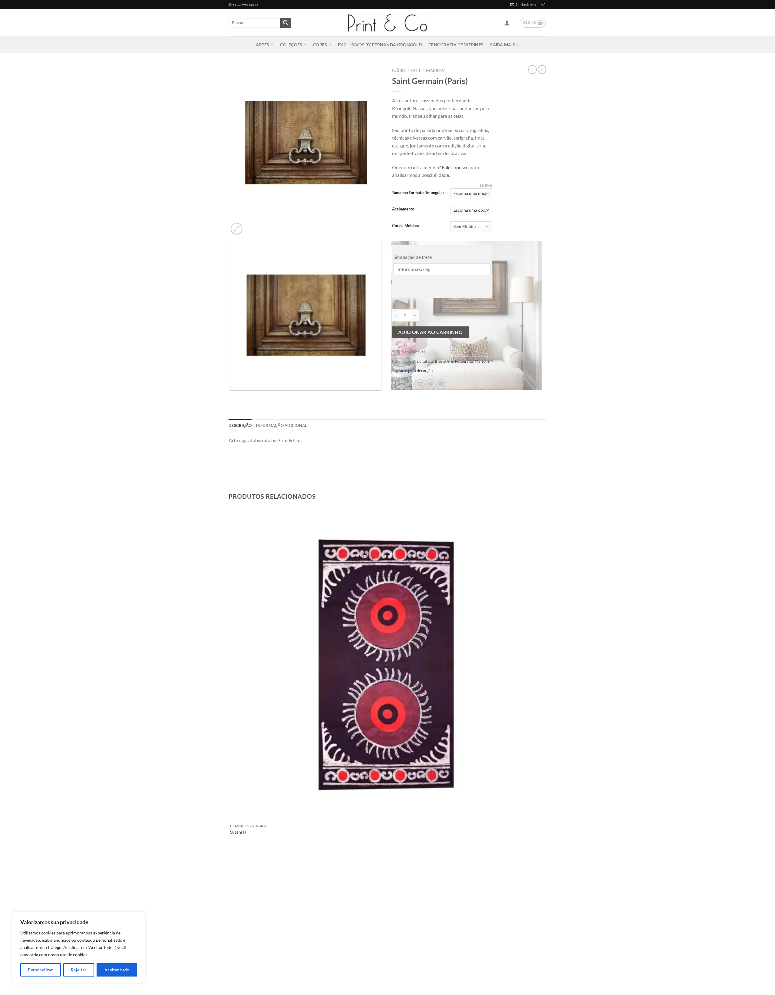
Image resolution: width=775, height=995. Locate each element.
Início (398, 70)
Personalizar (40, 969)
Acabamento (403, 209)
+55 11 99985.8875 (244, 4)
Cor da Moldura (405, 226)
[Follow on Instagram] (543, 5)
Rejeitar (79, 969)
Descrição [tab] (240, 425)
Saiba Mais (502, 44)
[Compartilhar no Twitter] (409, 384)
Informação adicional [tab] (281, 425)
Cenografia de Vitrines (455, 44)
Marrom (436, 70)
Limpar (486, 185)
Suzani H (238, 832)
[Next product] (532, 69)
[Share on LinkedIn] (441, 384)
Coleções (291, 44)
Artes (262, 44)
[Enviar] (285, 23)
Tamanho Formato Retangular (418, 193)
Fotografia (464, 361)
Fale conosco (455, 167)
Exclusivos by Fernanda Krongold (380, 44)
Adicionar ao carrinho (430, 332)
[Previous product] (542, 69)
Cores (320, 44)
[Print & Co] (387, 23)
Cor (415, 70)
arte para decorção (416, 370)
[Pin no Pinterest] (430, 384)
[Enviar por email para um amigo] (419, 384)
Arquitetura (423, 361)
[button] (523, 4)
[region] (78, 947)
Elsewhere (444, 361)
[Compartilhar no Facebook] (398, 384)
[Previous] (231, 396)
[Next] (251, 225)
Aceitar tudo (117, 969)
